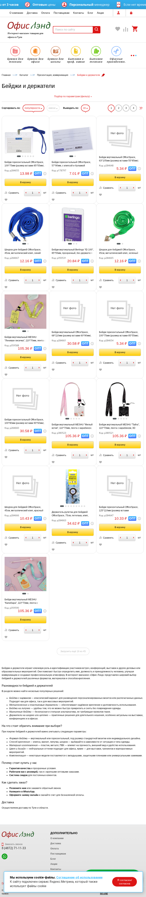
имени (52, 108)
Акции (100, 12)
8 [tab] (82, 506)
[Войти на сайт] (132, 12)
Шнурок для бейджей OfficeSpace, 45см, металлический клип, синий (23, 251)
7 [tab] (80, 506)
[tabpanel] (26, 140)
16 (84, 108)
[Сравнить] (126, 30)
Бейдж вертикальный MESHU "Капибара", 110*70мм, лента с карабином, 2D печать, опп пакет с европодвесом (23, 601)
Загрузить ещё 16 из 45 (73, 651)
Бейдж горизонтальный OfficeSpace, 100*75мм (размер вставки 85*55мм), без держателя (119, 334)
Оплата (45, 12)
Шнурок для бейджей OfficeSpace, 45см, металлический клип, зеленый (118, 251)
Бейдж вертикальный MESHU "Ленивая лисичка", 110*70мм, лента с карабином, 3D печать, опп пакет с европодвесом (25, 339)
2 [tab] (23, 156)
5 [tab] (31, 156)
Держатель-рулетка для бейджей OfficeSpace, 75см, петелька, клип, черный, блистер (70, 514)
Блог (90, 12)
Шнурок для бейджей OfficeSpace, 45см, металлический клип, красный (24, 509)
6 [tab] (34, 156)
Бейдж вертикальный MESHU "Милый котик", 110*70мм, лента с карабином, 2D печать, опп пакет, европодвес (72, 426)
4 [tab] (28, 156)
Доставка (32, 12)
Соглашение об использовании (79, 877)
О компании (16, 12)
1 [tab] (18, 156)
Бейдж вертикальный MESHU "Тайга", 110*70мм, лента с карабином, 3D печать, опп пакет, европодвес (119, 426)
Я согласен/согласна (124, 882)
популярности (33, 108)
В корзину (25, 182)
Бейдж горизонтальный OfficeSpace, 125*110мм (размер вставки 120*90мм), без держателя (118, 509)
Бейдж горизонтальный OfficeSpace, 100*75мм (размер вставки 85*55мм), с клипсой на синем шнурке (25, 164)
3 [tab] (26, 156)
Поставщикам (61, 12)
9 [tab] (85, 506)
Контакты (78, 12)
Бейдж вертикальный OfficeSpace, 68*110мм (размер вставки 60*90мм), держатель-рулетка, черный (71, 334)
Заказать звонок (13, 844)
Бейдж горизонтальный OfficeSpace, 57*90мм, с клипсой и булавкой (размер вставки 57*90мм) (71, 164)
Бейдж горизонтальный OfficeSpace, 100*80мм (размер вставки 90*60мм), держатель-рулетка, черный (24, 421)
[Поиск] (96, 29)
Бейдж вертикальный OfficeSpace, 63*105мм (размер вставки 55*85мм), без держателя (119, 159)
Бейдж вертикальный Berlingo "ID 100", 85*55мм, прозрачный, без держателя (73, 251)
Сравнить (14, 193)
